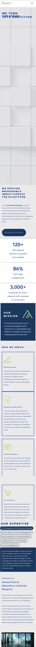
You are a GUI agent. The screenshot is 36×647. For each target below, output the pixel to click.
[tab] (16, 528)
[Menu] (32, 3)
